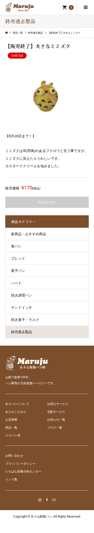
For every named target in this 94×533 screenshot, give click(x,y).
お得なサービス (57, 404)
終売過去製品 (21, 331)
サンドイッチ (21, 307)
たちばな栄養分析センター (23, 471)
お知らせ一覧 (56, 419)
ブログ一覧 (54, 427)
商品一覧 (11, 427)
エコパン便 (12, 435)
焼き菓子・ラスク (25, 319)
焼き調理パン (21, 295)
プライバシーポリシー (20, 463)
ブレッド (18, 258)
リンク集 (11, 479)
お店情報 (11, 419)
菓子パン (18, 270)
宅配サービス (56, 412)
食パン (16, 246)
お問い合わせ (14, 456)
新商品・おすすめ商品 (28, 233)
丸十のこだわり (15, 412)
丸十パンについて (17, 404)
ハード (16, 283)
